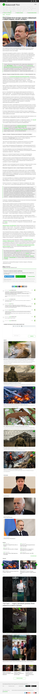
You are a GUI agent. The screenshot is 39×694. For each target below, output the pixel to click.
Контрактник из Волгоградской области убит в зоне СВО (27, 545)
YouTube (6, 258)
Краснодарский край (33, 8)
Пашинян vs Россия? (19, 12)
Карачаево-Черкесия (26, 8)
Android (17, 250)
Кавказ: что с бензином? (7, 12)
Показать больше (20, 678)
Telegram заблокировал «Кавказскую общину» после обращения (8, 673)
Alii (9, 299)
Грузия (4, 8)
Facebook (27, 255)
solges (10, 316)
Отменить (31, 336)
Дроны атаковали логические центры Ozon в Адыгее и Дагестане (16, 404)
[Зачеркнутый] (19, 326)
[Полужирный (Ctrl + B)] (13, 326)
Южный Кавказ (19, 11)
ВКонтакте (6, 257)
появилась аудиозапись (22, 125)
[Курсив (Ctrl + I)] (15, 326)
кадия (16, 126)
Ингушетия (10, 8)
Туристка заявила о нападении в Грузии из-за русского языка (19, 673)
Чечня (10, 11)
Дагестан (6, 8)
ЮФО (23, 11)
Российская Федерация (12, 9)
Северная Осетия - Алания (26, 9)
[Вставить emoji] (22, 326)
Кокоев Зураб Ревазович (8, 517)
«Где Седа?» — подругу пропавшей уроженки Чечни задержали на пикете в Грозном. (19, 604)
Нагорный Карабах (5, 9)
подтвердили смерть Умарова (21, 129)
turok (10, 290)
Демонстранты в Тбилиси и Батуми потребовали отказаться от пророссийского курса (28, 572)
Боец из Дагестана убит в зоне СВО (26, 553)
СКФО (31, 9)
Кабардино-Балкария (16, 8)
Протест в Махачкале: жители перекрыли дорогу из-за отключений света (16, 634)
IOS (20, 250)
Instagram (32, 255)
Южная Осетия (14, 11)
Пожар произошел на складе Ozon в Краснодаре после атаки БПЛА (26, 549)
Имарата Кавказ (21, 126)
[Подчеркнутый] (17, 326)
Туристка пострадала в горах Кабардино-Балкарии (13, 469)
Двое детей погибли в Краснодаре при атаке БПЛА (10, 554)
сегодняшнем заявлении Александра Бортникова (19, 76)
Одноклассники (12, 257)
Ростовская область (19, 9)
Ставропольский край (6, 11)
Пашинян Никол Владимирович (9, 538)
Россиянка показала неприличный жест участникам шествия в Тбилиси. (30, 674)
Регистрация (16, 335)
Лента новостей (8, 14)
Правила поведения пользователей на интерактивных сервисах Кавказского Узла (22, 690)
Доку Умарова (10, 65)
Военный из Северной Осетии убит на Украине (12, 382)
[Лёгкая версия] (6, 1)
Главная (4, 14)
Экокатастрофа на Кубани (32, 12)
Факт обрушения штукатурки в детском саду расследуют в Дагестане (16, 426)
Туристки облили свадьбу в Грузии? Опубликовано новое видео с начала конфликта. (18, 661)
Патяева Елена (6, 496)
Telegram (27, 253)
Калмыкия (20, 8)
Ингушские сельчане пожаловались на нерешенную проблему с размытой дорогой (19, 359)
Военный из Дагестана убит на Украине (11, 447)
